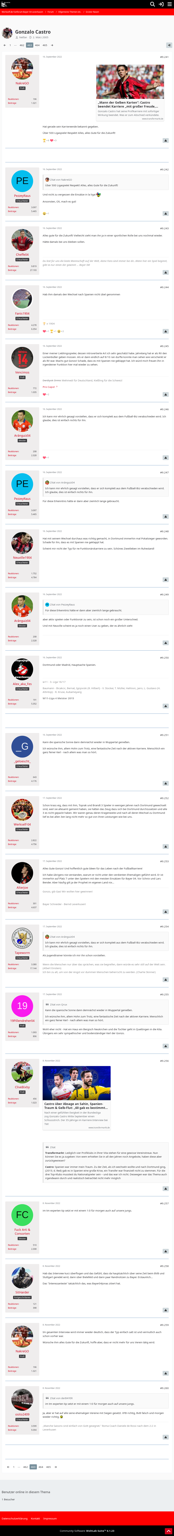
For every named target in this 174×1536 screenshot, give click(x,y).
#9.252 (164, 798)
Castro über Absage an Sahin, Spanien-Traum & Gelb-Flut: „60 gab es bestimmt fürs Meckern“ (74, 1106)
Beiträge (12, 103)
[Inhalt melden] (166, 140)
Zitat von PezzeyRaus (62, 604)
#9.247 (164, 472)
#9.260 (164, 1388)
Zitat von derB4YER (61, 1398)
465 (45, 45)
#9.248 (164, 531)
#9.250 (164, 657)
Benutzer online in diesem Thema (26, 1492)
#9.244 (164, 287)
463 (29, 45)
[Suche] (152, 4)
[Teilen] (169, 45)
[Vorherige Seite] (5, 45)
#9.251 (164, 735)
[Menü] (169, 4)
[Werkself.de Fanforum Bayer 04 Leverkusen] (5, 4)
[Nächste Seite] (52, 45)
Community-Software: (87, 1530)
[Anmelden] (161, 4)
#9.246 (164, 409)
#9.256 (164, 1060)
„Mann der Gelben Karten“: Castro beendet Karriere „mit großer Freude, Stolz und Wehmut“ (126, 104)
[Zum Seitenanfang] (168, 1531)
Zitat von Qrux (58, 1004)
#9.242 (164, 169)
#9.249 (164, 594)
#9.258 (164, 1266)
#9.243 (164, 228)
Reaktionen (13, 99)
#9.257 (164, 1203)
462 (22, 45)
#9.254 (164, 926)
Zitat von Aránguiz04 (62, 482)
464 (37, 45)
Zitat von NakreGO (61, 179)
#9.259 (164, 1325)
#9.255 (164, 994)
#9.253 (164, 861)
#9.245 (164, 346)
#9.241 (164, 57)
